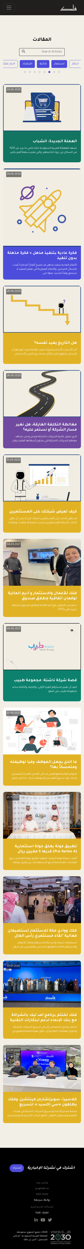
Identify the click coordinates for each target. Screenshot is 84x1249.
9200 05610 (42, 1194)
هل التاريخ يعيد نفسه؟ (55, 343)
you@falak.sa (42, 1188)
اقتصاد (41, 64)
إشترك (16, 1168)
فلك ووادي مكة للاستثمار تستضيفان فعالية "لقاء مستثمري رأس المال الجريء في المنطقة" (42, 936)
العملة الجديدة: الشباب (55, 141)
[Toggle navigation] (9, 7)
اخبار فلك (23, 64)
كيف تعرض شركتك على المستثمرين (43, 512)
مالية (57, 64)
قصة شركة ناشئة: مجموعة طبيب (45, 681)
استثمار (73, 64)
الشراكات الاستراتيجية (42, 1207)
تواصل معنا (42, 1183)
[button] (59, 72)
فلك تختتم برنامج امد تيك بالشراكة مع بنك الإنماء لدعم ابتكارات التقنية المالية (43, 1020)
